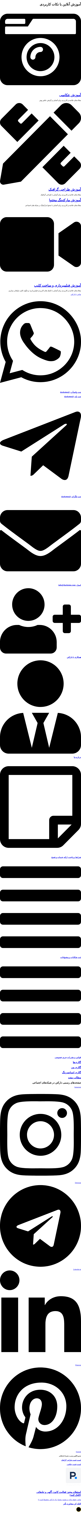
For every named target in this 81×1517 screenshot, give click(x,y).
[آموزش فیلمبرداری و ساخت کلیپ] (40, 280)
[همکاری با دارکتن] (40, 653)
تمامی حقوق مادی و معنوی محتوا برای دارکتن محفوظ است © (59, 1500)
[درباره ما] (40, 753)
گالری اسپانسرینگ (71, 1072)
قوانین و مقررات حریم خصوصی (68, 1057)
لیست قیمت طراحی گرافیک (71, 1460)
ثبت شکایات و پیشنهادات (70, 957)
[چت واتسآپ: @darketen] (40, 388)
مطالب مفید (74, 1077)
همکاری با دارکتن (74, 657)
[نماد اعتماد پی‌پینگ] (73, 1485)
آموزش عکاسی (70, 95)
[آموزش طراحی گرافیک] (40, 184)
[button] (78, 1509)
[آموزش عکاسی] (40, 90)
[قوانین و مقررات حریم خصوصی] (40, 1053)
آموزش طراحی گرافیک (65, 189)
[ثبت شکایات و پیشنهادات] (40, 953)
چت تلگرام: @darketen (71, 496)
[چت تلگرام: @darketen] (40, 492)
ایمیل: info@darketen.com (69, 585)
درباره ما (77, 757)
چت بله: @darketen (72, 396)
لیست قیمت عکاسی (74, 1464)
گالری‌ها (77, 1062)
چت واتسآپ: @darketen (70, 392)
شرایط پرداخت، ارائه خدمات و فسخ (66, 857)
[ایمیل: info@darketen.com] (40, 581)
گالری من (76, 1067)
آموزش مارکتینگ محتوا (65, 200)
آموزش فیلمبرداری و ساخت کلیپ (57, 285)
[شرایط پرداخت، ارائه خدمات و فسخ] (40, 853)
